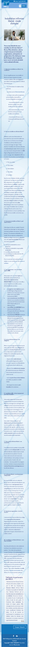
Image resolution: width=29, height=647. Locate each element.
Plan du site (17, 645)
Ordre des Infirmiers (20, 92)
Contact (16, 1)
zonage (9, 155)
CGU (4, 638)
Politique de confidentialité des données (16, 638)
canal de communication (15, 570)
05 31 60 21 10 (22, 1)
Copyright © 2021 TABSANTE (11, 642)
